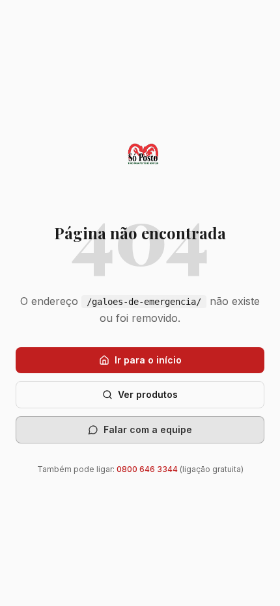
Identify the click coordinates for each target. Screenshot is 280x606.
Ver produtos (148, 394)
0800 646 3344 (147, 469)
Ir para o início (148, 359)
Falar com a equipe (148, 429)
